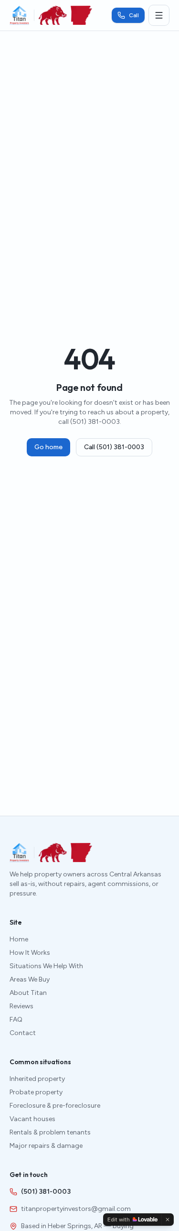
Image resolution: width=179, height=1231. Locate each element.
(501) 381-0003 (46, 1192)
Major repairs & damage (46, 1146)
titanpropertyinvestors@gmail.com (76, 1209)
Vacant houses (32, 1119)
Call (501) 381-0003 (114, 447)
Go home (48, 447)
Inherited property (37, 1079)
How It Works (30, 953)
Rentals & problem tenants (50, 1132)
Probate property (36, 1092)
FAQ (16, 1019)
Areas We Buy (30, 979)
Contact (23, 1033)
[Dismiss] (167, 1219)
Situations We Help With (46, 966)
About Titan (28, 993)
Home (19, 939)
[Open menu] (158, 15)
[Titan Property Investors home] (19, 15)
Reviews (21, 1006)
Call (134, 15)
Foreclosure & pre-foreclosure (55, 1105)
